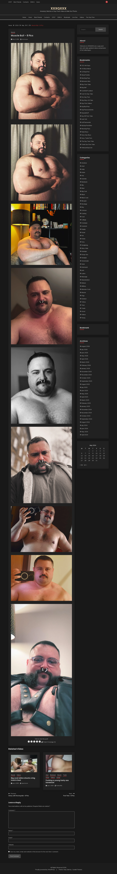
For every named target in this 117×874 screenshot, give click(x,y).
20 (82, 458)
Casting (84, 213)
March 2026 (85, 362)
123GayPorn (86, 72)
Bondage (84, 204)
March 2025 (85, 400)
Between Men (86, 81)
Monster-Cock (86, 289)
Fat (83, 235)
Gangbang (85, 245)
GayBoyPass (86, 106)
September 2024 (87, 419)
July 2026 (84, 349)
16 (93, 456)
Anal (47, 775)
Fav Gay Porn (90, 17)
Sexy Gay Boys (86, 135)
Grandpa (84, 251)
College (84, 220)
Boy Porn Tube (86, 84)
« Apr (81, 465)
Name (10, 830)
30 (93, 460)
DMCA (32, 2)
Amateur (84, 163)
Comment (11, 810)
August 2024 (86, 422)
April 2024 (85, 435)
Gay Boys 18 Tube (87, 100)
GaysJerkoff (85, 113)
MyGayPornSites (87, 125)
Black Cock (85, 198)
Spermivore (24, 783)
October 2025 (86, 378)
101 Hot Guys (86, 65)
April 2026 (85, 359)
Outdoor (84, 299)
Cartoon (84, 210)
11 (100, 453)
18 (100, 456)
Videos (82, 17)
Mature (84, 283)
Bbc (83, 185)
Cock (83, 216)
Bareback (53, 775)
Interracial (85, 267)
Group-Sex (85, 254)
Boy (83, 207)
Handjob (84, 258)
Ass (83, 175)
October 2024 (86, 416)
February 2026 (86, 365)
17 (96, 456)
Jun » (85, 465)
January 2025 (86, 406)
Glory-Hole (85, 248)
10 (96, 453)
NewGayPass (86, 128)
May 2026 (85, 356)
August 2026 (86, 346)
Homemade (85, 261)
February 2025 (86, 403)
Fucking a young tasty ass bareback (57, 781)
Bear (83, 188)
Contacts (26, 2)
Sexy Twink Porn (87, 138)
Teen (83, 305)
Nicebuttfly (59, 785)
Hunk (83, 264)
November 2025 (87, 375)
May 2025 (85, 394)
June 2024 (85, 428)
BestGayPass (86, 78)
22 (89, 458)
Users (38, 2)
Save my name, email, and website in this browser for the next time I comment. (34, 852)
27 (82, 460)
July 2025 (84, 387)
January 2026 (86, 368)
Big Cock (84, 191)
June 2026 (85, 352)
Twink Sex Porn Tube (88, 144)
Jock (83, 270)
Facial (83, 232)
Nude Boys (85, 132)
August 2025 (86, 384)
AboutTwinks (86, 75)
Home (24, 17)
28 (85, 460)
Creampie (84, 223)
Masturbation (86, 280)
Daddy (84, 229)
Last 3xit (84, 119)
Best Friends (17, 2)
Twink (65, 775)
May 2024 (85, 431)
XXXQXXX (58, 8)
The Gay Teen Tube (88, 141)
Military (84, 286)
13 (82, 456)
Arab (83, 169)
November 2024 (87, 413)
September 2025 (87, 381)
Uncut (47, 777)
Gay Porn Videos (87, 103)
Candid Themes (77, 869)
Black (83, 194)
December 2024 (87, 409)
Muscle (13, 32)
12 (104, 453)
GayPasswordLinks (87, 110)
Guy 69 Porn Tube (87, 116)
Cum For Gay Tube (87, 94)
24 (96, 458)
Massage (84, 277)
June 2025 (85, 390)
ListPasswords (86, 122)
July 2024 (84, 425)
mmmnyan (25, 39)
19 (104, 456)
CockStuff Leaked (87, 91)
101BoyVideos (86, 68)
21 (85, 458)
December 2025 (87, 371)
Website (11, 844)
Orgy (83, 295)
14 (85, 456)
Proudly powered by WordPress (45, 869)
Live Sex (75, 17)
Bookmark (67, 17)
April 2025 (85, 397)
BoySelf (84, 87)
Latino (83, 273)
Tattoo (84, 302)
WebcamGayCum (87, 147)
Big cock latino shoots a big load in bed (23, 779)
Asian (83, 172)
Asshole (84, 179)
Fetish (83, 239)
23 (93, 458)
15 (89, 456)
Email (10, 837)
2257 (10, 2)
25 (100, 458)
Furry (83, 242)
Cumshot (84, 226)
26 (104, 458)
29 (89, 460)
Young (58, 777)
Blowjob (84, 201)
